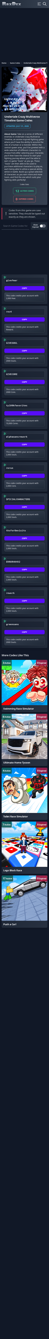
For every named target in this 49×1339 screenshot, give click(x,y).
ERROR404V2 (13, 562)
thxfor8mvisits (16, 530)
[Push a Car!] (24, 901)
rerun (9, 468)
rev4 (9, 311)
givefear (11, 280)
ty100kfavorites (16, 405)
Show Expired (35, 226)
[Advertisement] (24, 33)
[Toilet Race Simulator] (24, 794)
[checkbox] (43, 226)
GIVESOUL (11, 343)
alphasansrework (16, 437)
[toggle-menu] (39, 4)
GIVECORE (11, 374)
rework (10, 593)
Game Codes (15, 63)
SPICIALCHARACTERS (18, 499)
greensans (12, 624)
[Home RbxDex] (14, 4)
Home (4, 63)
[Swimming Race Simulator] (24, 686)
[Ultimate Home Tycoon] (24, 740)
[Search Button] (44, 4)
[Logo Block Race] (24, 848)
